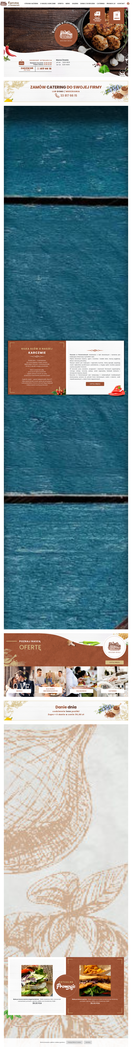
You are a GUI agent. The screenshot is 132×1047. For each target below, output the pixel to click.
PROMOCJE (111, 3)
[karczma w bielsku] (97, 15)
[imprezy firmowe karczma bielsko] (116, 15)
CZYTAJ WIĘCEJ (95, 384)
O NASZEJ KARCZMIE (48, 3)
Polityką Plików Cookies (74, 1042)
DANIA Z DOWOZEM (87, 3)
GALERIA (75, 3)
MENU (68, 3)
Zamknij (88, 1042)
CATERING (101, 3)
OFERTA (60, 3)
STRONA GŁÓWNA (31, 3)
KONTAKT (121, 3)
